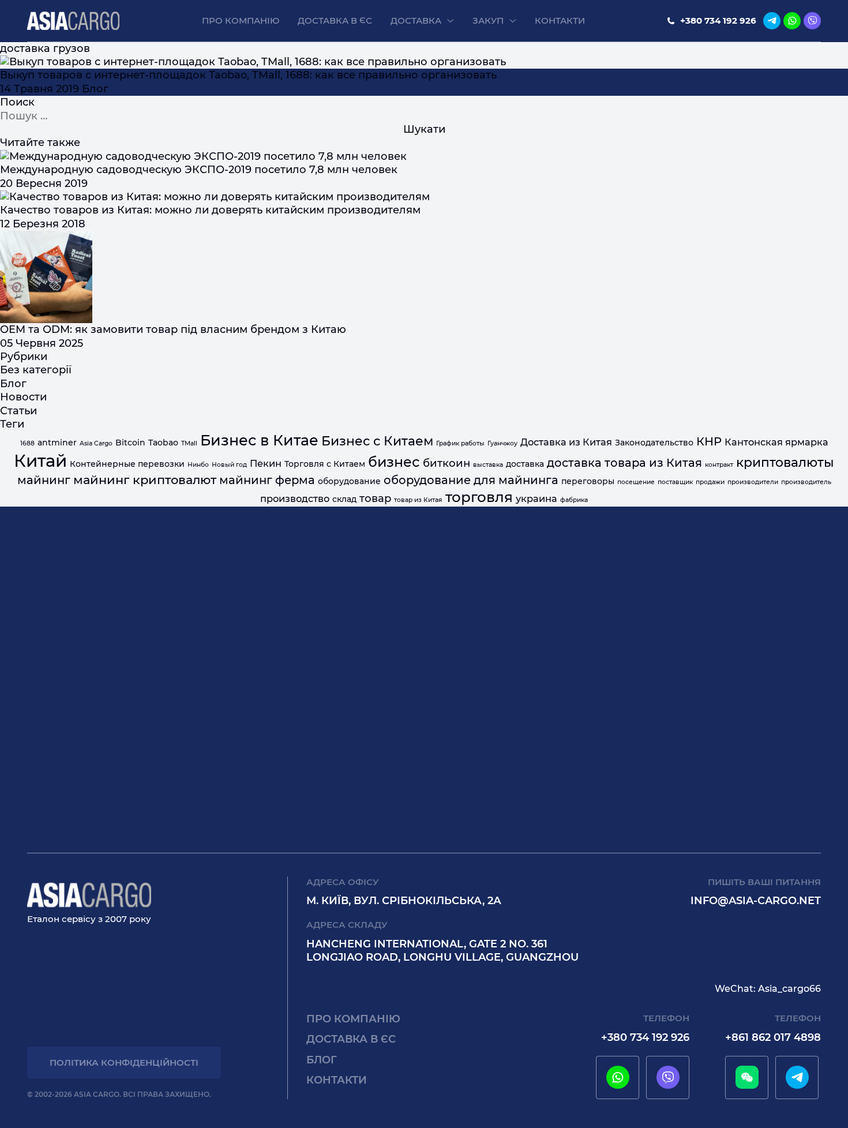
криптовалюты (785, 462)
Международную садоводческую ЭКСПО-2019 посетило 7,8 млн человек (198, 169)
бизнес (394, 462)
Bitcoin (130, 442)
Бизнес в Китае (259, 440)
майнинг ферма (267, 480)
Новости (23, 397)
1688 (27, 443)
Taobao (163, 442)
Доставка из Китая (566, 442)
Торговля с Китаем (324, 464)
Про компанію (240, 20)
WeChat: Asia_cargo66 (768, 988)
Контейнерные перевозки (127, 464)
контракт (719, 465)
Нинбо (198, 465)
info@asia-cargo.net (756, 900)
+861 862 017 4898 (773, 1037)
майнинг (43, 480)
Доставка (416, 20)
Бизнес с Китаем (377, 440)
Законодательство (654, 442)
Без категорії (36, 369)
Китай (40, 461)
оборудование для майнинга (471, 480)
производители (752, 482)
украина (536, 498)
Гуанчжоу (502, 443)
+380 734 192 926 (718, 20)
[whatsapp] (792, 20)
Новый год (229, 465)
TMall (189, 443)
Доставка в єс (335, 20)
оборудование (349, 481)
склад (344, 499)
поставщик (675, 482)
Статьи (18, 410)
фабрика (574, 500)
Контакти (560, 20)
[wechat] (747, 1077)
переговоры (587, 481)
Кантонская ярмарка (776, 442)
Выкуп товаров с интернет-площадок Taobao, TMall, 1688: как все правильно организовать (248, 75)
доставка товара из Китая (624, 463)
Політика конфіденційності (124, 1062)
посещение (636, 482)
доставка (525, 464)
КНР (709, 441)
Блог (95, 89)
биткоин (446, 463)
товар (375, 498)
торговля (479, 496)
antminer (57, 442)
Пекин (266, 463)
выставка (488, 465)
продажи (710, 482)
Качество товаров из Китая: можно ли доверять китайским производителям (210, 210)
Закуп (488, 20)
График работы (460, 443)
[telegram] (772, 20)
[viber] (812, 20)
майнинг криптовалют (144, 480)
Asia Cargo (96, 443)
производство (294, 498)
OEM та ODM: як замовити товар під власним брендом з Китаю (173, 329)
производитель (806, 482)
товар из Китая (418, 500)
